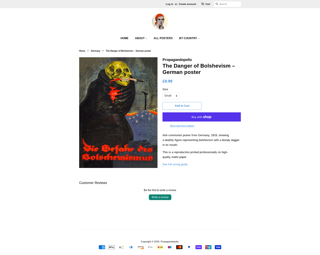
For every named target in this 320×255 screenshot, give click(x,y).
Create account (187, 4)
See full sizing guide (175, 164)
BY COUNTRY (188, 38)
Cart (208, 4)
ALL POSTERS (163, 38)
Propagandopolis (169, 241)
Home (82, 51)
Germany (95, 51)
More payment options (182, 125)
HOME (124, 38)
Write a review (160, 197)
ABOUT (140, 38)
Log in (169, 4)
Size (165, 89)
